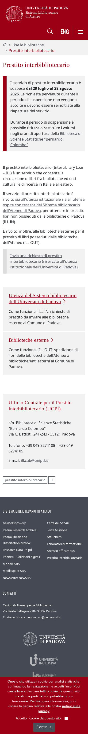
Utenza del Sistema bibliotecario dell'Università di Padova (43, 298)
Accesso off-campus (61, 551)
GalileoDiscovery (14, 523)
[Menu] (80, 31)
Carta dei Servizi (58, 523)
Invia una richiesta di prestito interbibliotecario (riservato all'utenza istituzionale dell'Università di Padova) (44, 261)
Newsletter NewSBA (17, 578)
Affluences (54, 537)
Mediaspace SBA (14, 571)
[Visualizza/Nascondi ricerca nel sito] (50, 31)
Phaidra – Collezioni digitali (21, 557)
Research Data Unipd (17, 550)
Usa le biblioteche (28, 44)
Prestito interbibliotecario (65, 558)
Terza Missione (57, 530)
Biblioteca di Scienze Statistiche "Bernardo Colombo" (45, 139)
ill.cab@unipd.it (34, 460)
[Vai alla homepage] (38, 13)
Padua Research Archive (19, 530)
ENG (65, 31)
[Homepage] (5, 44)
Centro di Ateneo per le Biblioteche (27, 605)
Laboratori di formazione (64, 544)
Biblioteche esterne (29, 340)
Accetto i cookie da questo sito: (39, 718)
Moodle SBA (11, 564)
